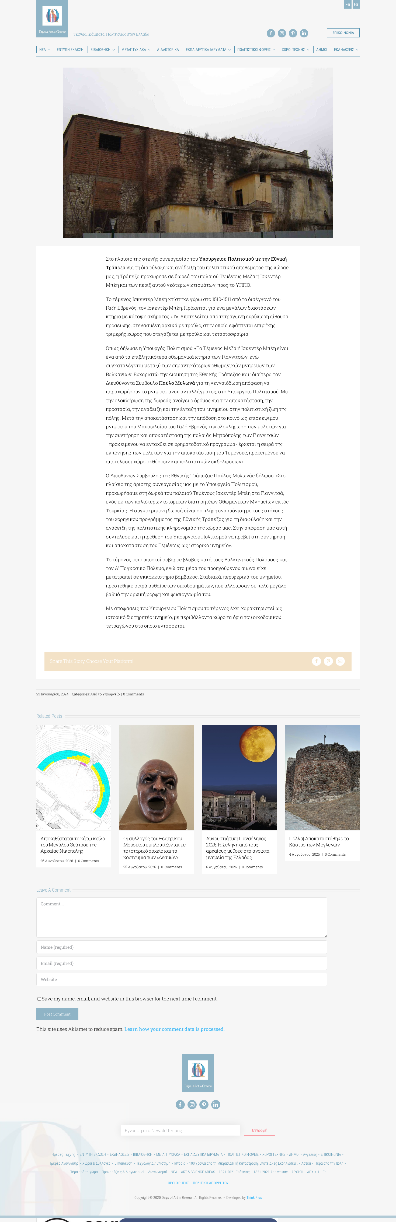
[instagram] (282, 33)
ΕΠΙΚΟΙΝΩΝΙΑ (331, 1154)
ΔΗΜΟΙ (294, 1154)
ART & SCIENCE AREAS (198, 1172)
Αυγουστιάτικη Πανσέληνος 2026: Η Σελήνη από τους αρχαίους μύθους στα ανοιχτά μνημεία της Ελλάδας (238, 847)
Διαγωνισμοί (157, 1172)
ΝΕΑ (174, 1172)
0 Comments (133, 694)
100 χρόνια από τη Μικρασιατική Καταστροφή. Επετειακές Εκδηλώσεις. (243, 1163)
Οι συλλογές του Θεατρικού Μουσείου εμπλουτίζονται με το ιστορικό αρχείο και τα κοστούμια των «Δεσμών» (154, 847)
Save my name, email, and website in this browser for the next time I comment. (130, 998)
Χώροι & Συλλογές (96, 1163)
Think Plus (254, 1197)
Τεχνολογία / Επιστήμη (153, 1163)
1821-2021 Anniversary (270, 1172)
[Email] (340, 661)
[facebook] (271, 33)
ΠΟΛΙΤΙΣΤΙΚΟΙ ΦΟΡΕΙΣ (243, 1154)
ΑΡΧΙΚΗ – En (316, 1172)
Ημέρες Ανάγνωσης (64, 1163)
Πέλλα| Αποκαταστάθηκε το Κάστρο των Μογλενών (319, 841)
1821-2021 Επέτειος (234, 1172)
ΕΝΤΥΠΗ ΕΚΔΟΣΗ (93, 1154)
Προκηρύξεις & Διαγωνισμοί (123, 1172)
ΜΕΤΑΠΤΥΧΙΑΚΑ (168, 1154)
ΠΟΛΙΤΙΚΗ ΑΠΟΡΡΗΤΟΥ (210, 1183)
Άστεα (306, 1163)
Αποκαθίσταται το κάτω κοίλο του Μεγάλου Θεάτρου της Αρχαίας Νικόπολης (72, 844)
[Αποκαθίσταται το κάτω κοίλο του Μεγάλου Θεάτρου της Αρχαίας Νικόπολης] (73, 728)
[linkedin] (304, 33)
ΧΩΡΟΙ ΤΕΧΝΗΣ (273, 1154)
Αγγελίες (310, 1154)
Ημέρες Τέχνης (63, 1154)
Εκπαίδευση (123, 1163)
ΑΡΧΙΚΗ (297, 1172)
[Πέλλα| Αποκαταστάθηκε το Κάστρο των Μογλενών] (322, 728)
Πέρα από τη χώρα (84, 1172)
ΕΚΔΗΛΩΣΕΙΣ (119, 1154)
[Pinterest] (328, 661)
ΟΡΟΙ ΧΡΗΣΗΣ (178, 1183)
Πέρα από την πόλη (329, 1163)
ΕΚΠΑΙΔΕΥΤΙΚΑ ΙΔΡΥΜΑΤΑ (203, 1154)
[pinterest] (293, 33)
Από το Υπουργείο (105, 694)
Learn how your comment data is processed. (174, 1029)
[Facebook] (316, 661)
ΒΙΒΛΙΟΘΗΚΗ (142, 1154)
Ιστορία (179, 1163)
